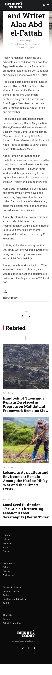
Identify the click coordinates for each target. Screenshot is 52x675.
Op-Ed (6, 603)
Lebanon (7, 539)
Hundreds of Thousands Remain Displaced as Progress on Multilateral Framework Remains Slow (26, 404)
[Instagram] (28, 648)
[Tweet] (30, 316)
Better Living (9, 563)
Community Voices (12, 587)
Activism (7, 595)
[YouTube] (34, 648)
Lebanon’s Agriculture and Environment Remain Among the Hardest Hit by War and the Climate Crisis (25, 480)
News (21, 44)
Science (7, 571)
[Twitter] (23, 648)
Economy (7, 551)
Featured (14, 44)
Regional (36, 44)
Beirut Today (25, 41)
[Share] (22, 316)
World (6, 547)
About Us (7, 615)
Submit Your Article (12, 623)
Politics (28, 44)
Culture (6, 567)
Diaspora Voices (11, 591)
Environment (9, 575)
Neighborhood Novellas (14, 599)
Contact (6, 619)
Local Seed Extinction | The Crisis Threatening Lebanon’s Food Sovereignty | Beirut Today (26, 511)
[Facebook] (17, 648)
